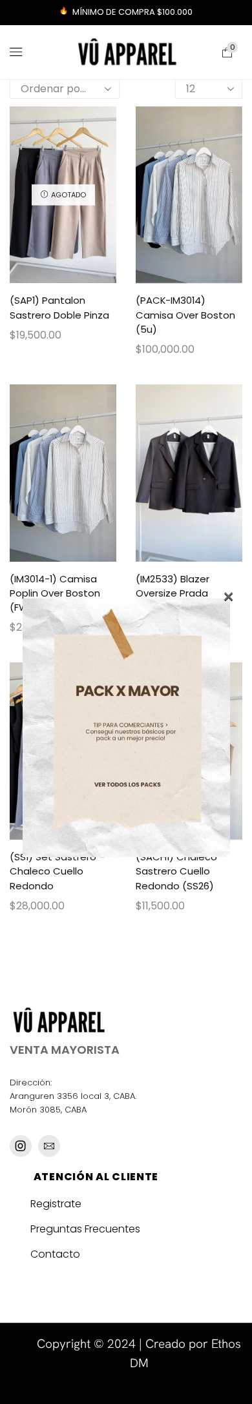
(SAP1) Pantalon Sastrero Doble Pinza (59, 307)
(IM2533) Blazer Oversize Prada (172, 586)
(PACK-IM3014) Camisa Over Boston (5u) (185, 314)
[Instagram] (21, 1146)
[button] (16, 52)
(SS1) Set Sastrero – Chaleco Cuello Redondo (57, 871)
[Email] (49, 1146)
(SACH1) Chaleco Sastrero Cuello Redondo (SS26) (176, 871)
